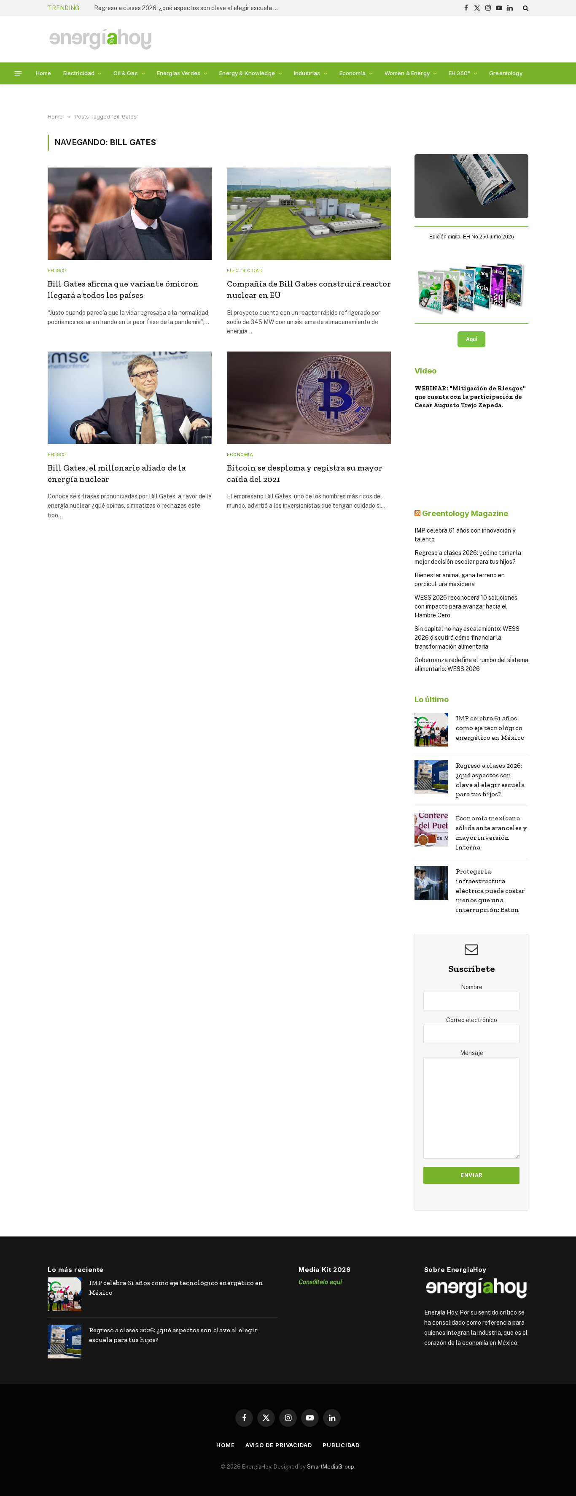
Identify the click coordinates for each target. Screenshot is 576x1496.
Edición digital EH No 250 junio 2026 (471, 237)
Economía (352, 73)
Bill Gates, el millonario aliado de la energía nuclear (117, 473)
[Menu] (18, 73)
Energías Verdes (178, 73)
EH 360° (459, 73)
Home (43, 73)
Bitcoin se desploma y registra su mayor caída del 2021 (304, 473)
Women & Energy (407, 73)
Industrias (307, 73)
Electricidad (79, 73)
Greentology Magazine (465, 513)
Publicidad (341, 1445)
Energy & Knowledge (247, 73)
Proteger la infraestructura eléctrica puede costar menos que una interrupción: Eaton (490, 890)
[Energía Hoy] (100, 39)
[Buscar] (524, 8)
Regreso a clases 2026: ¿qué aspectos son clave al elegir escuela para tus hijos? (189, 8)
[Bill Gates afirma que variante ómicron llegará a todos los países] (130, 214)
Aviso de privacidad (278, 1445)
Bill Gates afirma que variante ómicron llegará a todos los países (123, 289)
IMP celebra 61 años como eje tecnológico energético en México (490, 727)
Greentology (505, 73)
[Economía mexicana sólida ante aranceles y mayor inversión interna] (431, 830)
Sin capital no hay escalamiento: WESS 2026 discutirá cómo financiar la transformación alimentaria (467, 637)
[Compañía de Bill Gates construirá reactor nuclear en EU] (309, 214)
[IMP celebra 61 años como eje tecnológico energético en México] (431, 730)
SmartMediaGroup (330, 1466)
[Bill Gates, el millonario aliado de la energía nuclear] (130, 398)
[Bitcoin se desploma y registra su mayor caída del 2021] (309, 398)
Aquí (471, 339)
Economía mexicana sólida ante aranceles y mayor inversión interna (491, 832)
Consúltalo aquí (320, 1281)
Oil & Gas (125, 73)
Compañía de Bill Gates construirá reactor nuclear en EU (309, 289)
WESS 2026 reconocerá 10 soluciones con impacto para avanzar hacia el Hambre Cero (466, 606)
